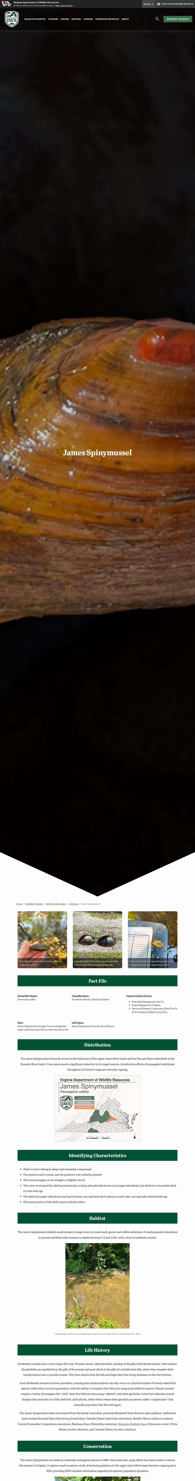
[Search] (157, 20)
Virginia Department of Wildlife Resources (36, 2)
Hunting (53, 19)
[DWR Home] (12, 19)
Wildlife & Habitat (35, 19)
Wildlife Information (56, 904)
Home (19, 904)
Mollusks (73, 904)
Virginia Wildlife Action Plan (152, 1011)
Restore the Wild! (178, 19)
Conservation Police (107, 19)
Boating (76, 19)
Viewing (88, 19)
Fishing (65, 19)
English (149, 4)
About (125, 19)
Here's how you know (63, 6)
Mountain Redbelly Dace (132, 1424)
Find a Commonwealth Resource (177, 4)
